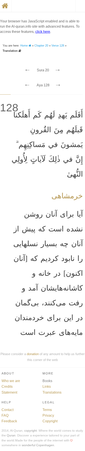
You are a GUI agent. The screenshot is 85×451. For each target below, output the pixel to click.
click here (42, 31)
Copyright (50, 421)
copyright (30, 430)
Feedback (9, 421)
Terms (47, 410)
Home (24, 45)
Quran (11, 435)
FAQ (5, 415)
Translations (51, 392)
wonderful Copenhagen (38, 445)
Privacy (48, 415)
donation (33, 354)
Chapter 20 (41, 45)
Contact (8, 410)
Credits (7, 386)
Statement (9, 392)
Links (46, 386)
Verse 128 (57, 45)
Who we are (11, 381)
